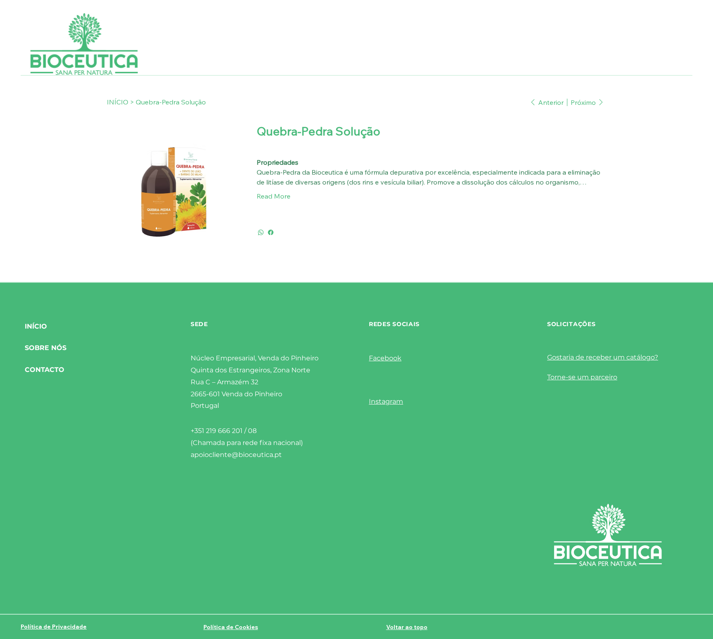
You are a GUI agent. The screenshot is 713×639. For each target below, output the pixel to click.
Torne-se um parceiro (582, 377)
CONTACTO (44, 370)
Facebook (385, 358)
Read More (273, 196)
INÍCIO (36, 326)
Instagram (386, 401)
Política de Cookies (230, 627)
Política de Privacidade (54, 626)
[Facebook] (271, 232)
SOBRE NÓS (45, 348)
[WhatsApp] (261, 232)
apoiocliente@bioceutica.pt (236, 455)
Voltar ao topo (406, 627)
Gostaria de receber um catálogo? (602, 357)
